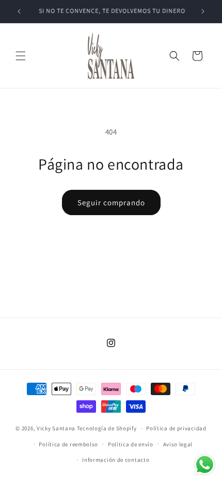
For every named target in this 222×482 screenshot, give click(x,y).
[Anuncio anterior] (19, 11)
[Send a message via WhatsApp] (205, 465)
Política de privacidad (176, 428)
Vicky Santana (57, 428)
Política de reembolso (68, 444)
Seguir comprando (111, 202)
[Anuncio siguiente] (203, 11)
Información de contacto (115, 459)
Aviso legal (178, 444)
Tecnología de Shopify (107, 428)
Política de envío (130, 444)
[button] (20, 55)
